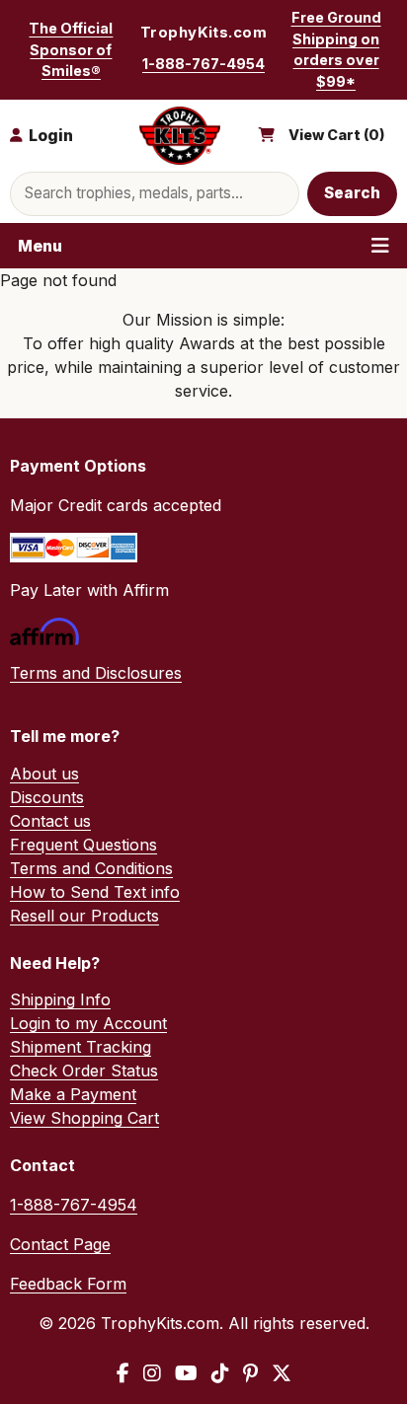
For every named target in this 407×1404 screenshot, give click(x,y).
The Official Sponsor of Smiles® (71, 49)
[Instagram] (152, 1373)
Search (352, 193)
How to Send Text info (95, 892)
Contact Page (60, 1244)
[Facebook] (123, 1373)
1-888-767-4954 (203, 63)
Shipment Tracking (80, 1047)
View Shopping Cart (84, 1118)
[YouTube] (186, 1373)
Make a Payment (73, 1094)
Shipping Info (60, 999)
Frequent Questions (83, 844)
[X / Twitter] (281, 1373)
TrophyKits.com (203, 32)
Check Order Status (84, 1070)
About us (44, 773)
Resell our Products (84, 915)
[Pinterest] (250, 1373)
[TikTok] (220, 1373)
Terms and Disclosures (96, 673)
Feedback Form (68, 1283)
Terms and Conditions (91, 868)
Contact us (50, 821)
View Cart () (336, 135)
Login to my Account (88, 1023)
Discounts (47, 797)
